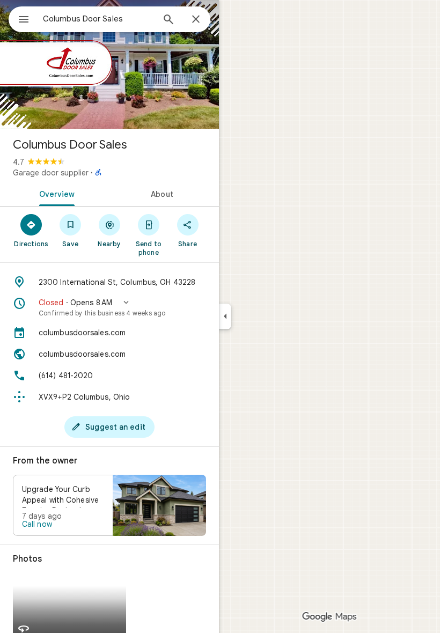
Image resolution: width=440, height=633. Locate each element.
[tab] (54, 193)
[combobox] (98, 18)
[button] (109, 307)
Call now (37, 524)
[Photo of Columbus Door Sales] (109, 64)
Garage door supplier (51, 173)
